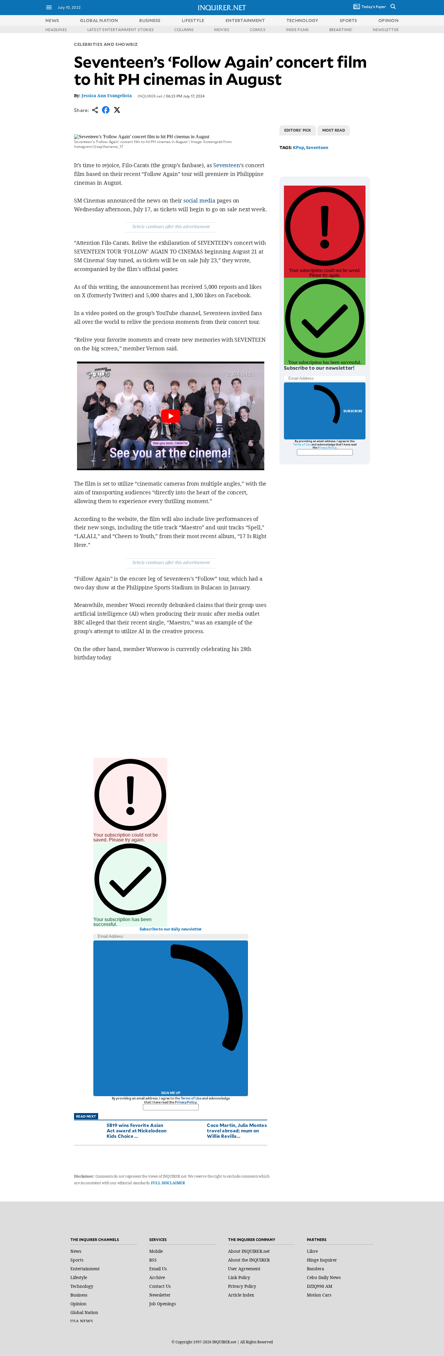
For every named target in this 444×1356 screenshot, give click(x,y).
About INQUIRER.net (249, 1251)
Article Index (241, 1295)
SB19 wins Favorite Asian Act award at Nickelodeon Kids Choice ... (137, 1130)
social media (199, 200)
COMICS (257, 29)
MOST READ (333, 130)
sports (348, 20)
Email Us (158, 1268)
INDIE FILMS (297, 29)
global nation (99, 20)
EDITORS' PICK (297, 130)
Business (78, 1295)
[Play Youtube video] (170, 416)
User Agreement (244, 1268)
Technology (81, 1286)
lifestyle (193, 20)
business (149, 20)
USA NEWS (81, 1321)
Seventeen (226, 165)
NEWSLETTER (386, 29)
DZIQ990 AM (319, 1286)
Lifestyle (78, 1277)
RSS (153, 1260)
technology (302, 20)
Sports (76, 1260)
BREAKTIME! (340, 29)
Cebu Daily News (324, 1277)
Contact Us (160, 1286)
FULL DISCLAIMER (168, 1182)
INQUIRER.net (150, 96)
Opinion (78, 1304)
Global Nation (84, 1312)
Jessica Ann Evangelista (107, 95)
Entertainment (85, 1268)
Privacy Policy (185, 1102)
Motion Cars (319, 1295)
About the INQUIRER (249, 1260)
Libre (312, 1251)
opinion (388, 20)
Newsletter (160, 1295)
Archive (157, 1277)
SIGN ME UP (170, 1093)
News (52, 20)
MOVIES (221, 29)
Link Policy (239, 1277)
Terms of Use (191, 1098)
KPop (298, 147)
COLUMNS (184, 29)
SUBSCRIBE (352, 411)
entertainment (245, 20)
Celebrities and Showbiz (106, 44)
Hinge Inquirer (322, 1260)
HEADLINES (56, 29)
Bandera (315, 1268)
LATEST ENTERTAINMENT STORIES (120, 29)
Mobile (156, 1251)
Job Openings (162, 1304)
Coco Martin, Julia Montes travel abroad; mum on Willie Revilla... (237, 1130)
